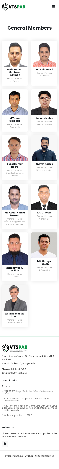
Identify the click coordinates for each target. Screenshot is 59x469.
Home (7, 386)
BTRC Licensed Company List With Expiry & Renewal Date (26, 399)
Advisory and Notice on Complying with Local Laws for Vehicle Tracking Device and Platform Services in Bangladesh (30, 408)
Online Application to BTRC (18, 415)
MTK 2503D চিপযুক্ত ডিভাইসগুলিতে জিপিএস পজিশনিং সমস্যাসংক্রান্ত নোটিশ (30, 392)
